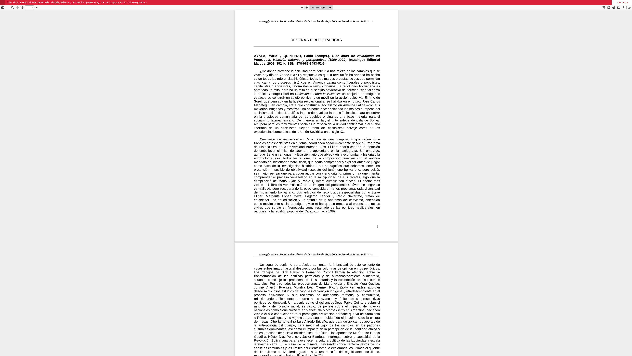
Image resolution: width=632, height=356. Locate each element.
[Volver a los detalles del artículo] (2, 2)
